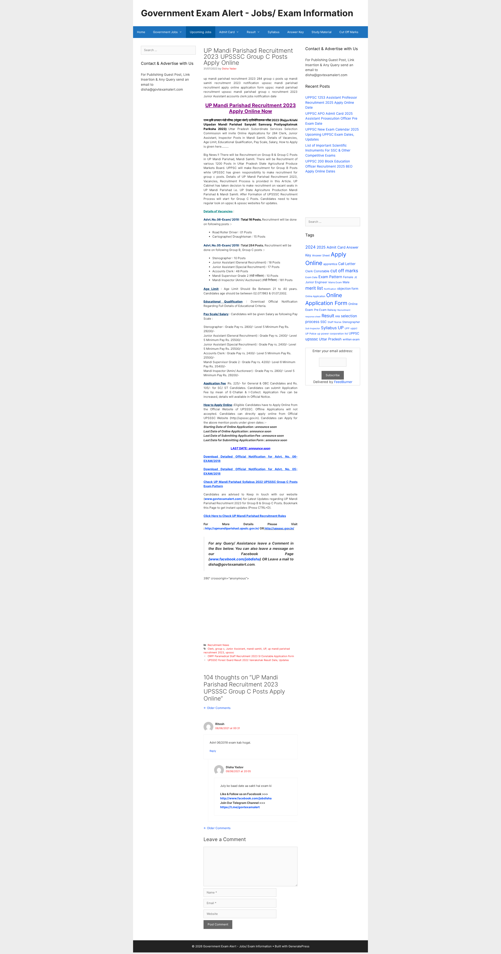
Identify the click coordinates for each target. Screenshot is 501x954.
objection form (347, 288)
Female (348, 277)
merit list (314, 288)
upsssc (230, 652)
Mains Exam (335, 282)
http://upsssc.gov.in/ (279, 528)
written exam (351, 339)
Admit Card (227, 32)
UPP (347, 328)
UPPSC (354, 333)
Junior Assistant (235, 648)
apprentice (330, 264)
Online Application (315, 296)
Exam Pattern (330, 276)
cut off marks (344, 270)
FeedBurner (343, 382)
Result (251, 32)
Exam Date (311, 277)
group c (219, 648)
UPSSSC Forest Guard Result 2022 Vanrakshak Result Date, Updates (248, 660)
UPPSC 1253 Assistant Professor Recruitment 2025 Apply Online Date (331, 102)
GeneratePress (298, 946)
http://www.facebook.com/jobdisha (246, 798)
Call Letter (347, 263)
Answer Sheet (321, 255)
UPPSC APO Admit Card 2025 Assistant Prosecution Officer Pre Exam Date (331, 118)
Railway (331, 309)
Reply (213, 750)
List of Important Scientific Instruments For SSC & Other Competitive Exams (327, 150)
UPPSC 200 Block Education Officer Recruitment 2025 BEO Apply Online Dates (328, 166)
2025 (321, 247)
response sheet (313, 316)
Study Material (322, 32)
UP (264, 648)
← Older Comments (217, 708)
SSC (323, 322)
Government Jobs (165, 32)
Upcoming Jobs (200, 32)
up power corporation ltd (332, 333)
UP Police (310, 333)
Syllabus (273, 32)
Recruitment (343, 310)
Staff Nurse (334, 322)
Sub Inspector (312, 328)
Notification (330, 289)
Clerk (211, 648)
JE (355, 277)
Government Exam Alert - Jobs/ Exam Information (247, 13)
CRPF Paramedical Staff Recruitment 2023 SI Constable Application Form (251, 656)
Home (141, 32)
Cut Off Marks (348, 32)
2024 (310, 247)
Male (346, 282)
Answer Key (295, 32)
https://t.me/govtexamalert (240, 807)
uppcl (354, 328)
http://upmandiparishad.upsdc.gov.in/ (232, 528)
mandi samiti (254, 648)
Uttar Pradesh (330, 339)
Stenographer (351, 322)
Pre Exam (320, 309)
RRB (337, 316)
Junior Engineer (316, 282)
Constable (321, 271)
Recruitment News (218, 645)
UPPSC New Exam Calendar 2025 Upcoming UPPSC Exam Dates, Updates (332, 134)
